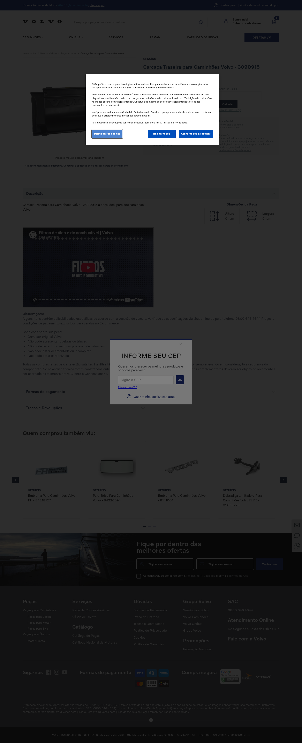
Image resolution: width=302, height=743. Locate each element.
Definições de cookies (107, 133)
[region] (152, 109)
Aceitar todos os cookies (196, 133)
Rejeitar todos (161, 133)
